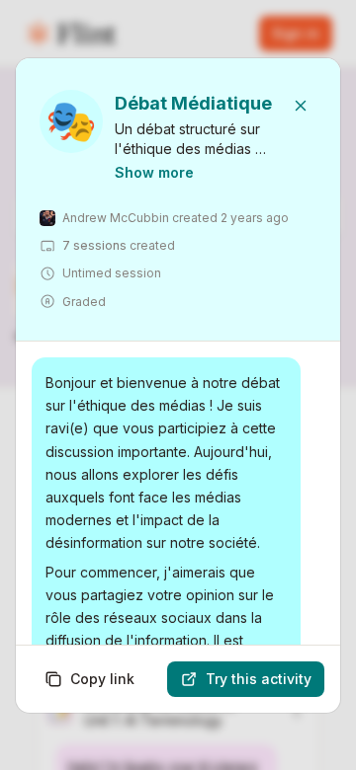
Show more (154, 172)
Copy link (102, 678)
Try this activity (259, 678)
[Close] (300, 105)
